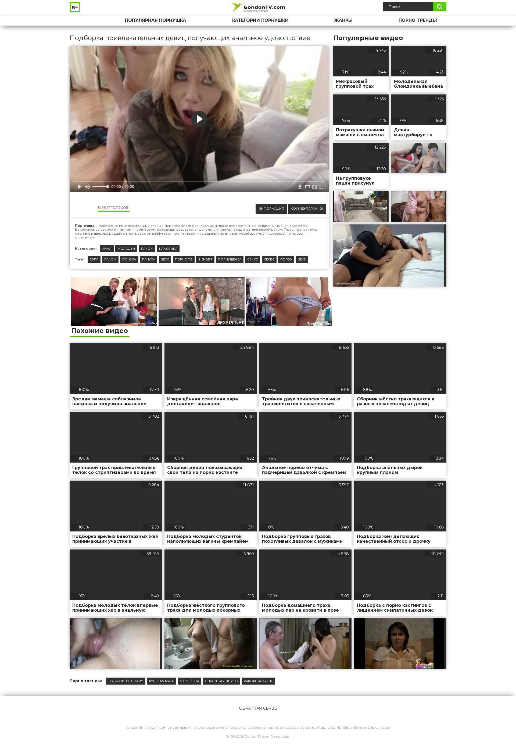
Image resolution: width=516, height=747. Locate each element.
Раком (147, 249)
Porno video (279, 736)
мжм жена (189, 681)
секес (269, 259)
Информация (271, 208)
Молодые (126, 249)
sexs (302, 259)
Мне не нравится (89, 209)
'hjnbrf (205, 259)
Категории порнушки (260, 20)
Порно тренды (418, 20)
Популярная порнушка (155, 20)
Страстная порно (221, 681)
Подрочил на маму (125, 681)
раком (110, 259)
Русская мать (161, 681)
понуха (129, 259)
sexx (165, 259)
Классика (168, 249)
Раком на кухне (258, 681)
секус (252, 259)
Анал (107, 249)
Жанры (343, 20)
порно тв (183, 259)
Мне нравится (77, 209)
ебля (94, 259)
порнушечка (229, 259)
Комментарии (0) (307, 208)
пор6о (286, 259)
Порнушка (79, 20)
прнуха (148, 259)
